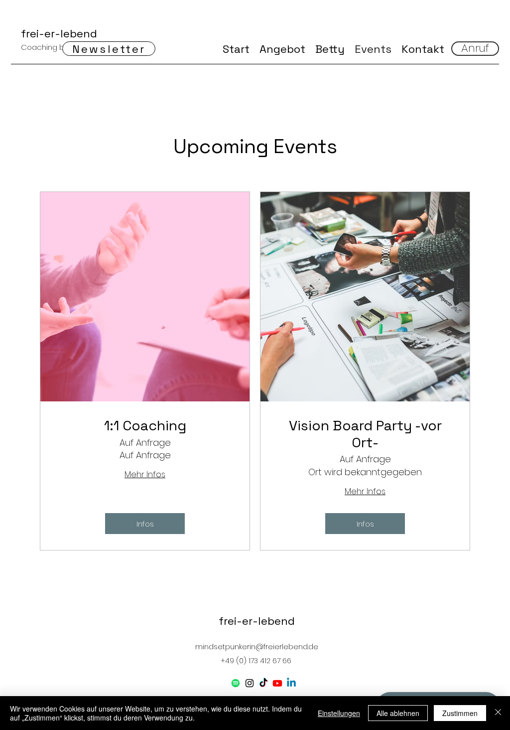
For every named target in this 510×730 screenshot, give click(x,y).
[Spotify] (235, 683)
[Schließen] (498, 713)
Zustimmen (460, 713)
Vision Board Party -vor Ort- (365, 434)
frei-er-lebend (59, 33)
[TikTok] (263, 683)
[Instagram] (249, 683)
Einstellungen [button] (339, 713)
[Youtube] (277, 683)
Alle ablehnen (398, 713)
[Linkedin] (291, 683)
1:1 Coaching (145, 425)
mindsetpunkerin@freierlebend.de (256, 647)
